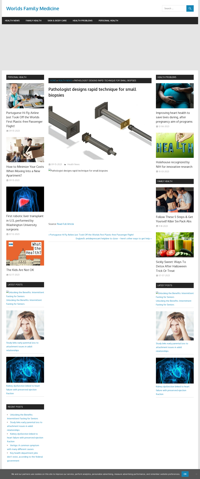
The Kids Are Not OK (20, 270)
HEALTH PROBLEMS (167, 77)
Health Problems (83, 20)
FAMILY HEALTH (165, 181)
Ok (185, 474)
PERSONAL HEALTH (17, 77)
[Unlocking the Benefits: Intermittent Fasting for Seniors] (25, 296)
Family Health (33, 20)
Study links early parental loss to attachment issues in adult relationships (22, 346)
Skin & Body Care (57, 20)
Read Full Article (65, 223)
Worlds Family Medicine (32, 8)
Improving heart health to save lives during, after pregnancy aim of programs (174, 117)
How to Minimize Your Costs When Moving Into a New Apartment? (25, 171)
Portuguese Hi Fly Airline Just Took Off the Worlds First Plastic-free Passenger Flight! (92, 234)
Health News (12, 20)
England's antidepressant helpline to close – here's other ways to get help (113, 238)
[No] (196, 474)
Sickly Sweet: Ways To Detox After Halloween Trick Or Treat (171, 266)
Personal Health (108, 20)
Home (53, 80)
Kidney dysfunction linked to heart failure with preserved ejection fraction (23, 389)
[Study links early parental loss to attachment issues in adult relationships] (25, 338)
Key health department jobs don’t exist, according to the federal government (25, 457)
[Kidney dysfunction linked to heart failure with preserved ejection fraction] (25, 381)
